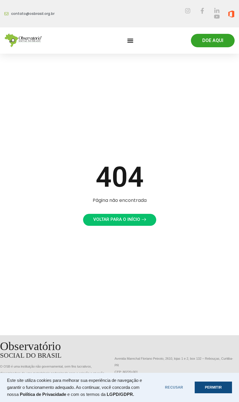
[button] (130, 41)
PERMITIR (213, 387)
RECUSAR (174, 387)
